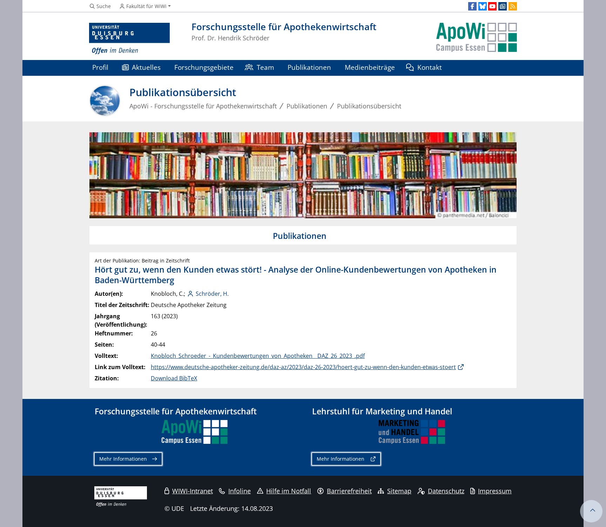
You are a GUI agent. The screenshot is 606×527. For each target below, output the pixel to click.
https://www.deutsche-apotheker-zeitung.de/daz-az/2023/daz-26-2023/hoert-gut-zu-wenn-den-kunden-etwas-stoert (303, 367)
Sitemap (399, 491)
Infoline (239, 491)
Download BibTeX (174, 378)
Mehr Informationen (123, 458)
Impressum (495, 491)
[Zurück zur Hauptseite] (476, 39)
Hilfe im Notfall (288, 491)
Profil (100, 67)
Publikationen (309, 67)
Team (265, 67)
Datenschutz (446, 491)
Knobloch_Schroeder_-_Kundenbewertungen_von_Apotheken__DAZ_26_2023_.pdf (258, 356)
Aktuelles (146, 67)
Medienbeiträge (370, 67)
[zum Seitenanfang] (591, 511)
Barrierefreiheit (349, 491)
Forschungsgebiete (204, 67)
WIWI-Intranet (192, 491)
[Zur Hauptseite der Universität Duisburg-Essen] (129, 39)
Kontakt (429, 67)
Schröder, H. (212, 294)
